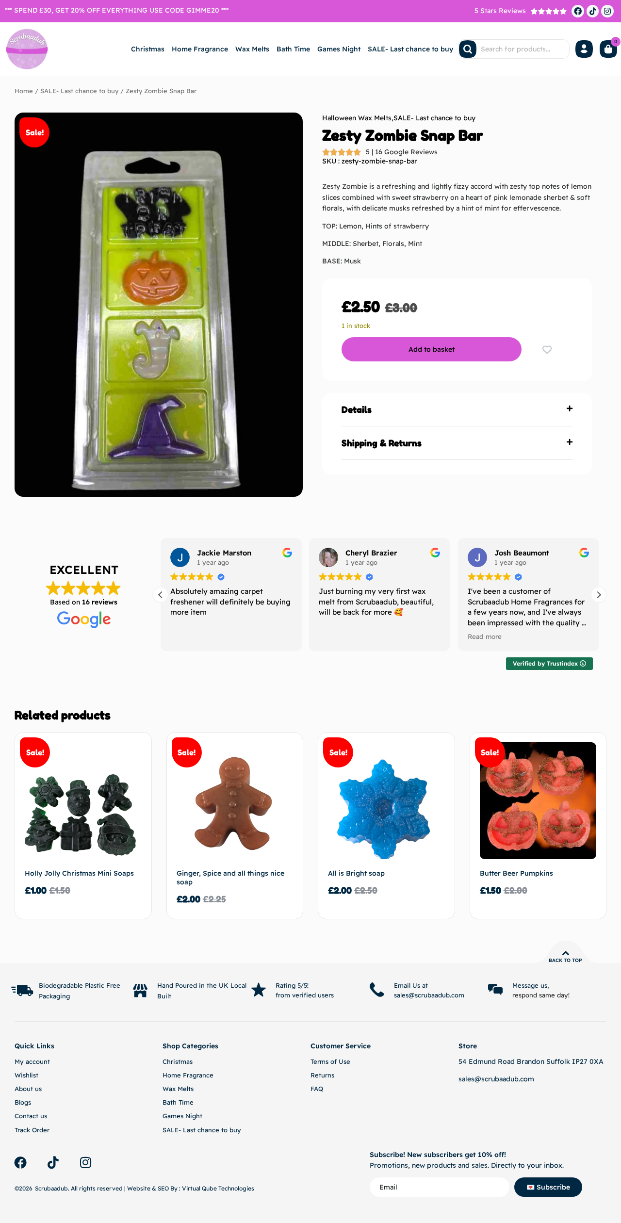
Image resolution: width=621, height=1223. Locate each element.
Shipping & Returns (382, 443)
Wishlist (26, 1075)
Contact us (31, 1116)
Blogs (23, 1102)
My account (32, 1061)
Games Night (338, 49)
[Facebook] (578, 11)
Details (357, 409)
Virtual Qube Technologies (218, 1188)
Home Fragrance (200, 49)
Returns (322, 1075)
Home (24, 91)
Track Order (32, 1130)
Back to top (565, 960)
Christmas (147, 49)
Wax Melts (252, 49)
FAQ (316, 1089)
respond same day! (541, 995)
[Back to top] (565, 953)
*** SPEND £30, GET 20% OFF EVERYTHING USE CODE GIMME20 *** (117, 10)
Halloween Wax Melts (357, 118)
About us (28, 1089)
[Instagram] (607, 11)
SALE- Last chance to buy (410, 49)
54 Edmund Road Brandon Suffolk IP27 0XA (531, 1061)
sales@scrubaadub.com (496, 1079)
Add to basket (432, 349)
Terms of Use (330, 1061)
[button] (457, 409)
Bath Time (293, 49)
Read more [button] (485, 636)
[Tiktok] (593, 11)
